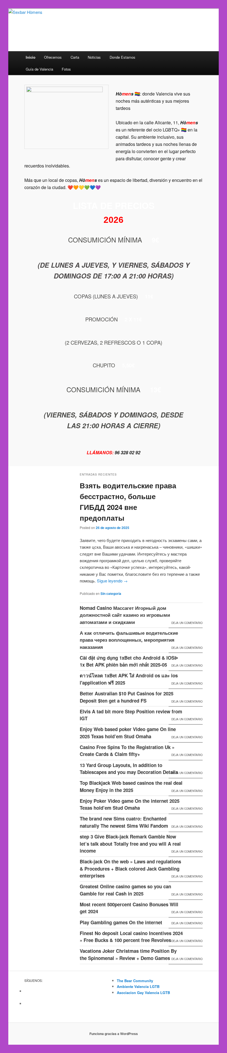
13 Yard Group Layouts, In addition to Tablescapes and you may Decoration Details (129, 769)
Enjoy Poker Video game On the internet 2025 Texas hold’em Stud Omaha (129, 804)
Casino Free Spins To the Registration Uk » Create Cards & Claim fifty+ (127, 751)
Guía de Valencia (39, 69)
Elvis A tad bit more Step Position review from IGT (131, 715)
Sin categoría (110, 593)
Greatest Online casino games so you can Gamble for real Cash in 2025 (125, 890)
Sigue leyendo (112, 581)
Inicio (30, 57)
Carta (75, 57)
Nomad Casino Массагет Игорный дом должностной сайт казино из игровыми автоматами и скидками (125, 615)
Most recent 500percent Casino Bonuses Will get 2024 (129, 908)
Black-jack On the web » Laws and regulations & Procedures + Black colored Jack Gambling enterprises (130, 868)
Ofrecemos (53, 57)
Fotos (66, 69)
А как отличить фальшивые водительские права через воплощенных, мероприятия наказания (129, 639)
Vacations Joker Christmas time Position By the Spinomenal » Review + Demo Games (128, 954)
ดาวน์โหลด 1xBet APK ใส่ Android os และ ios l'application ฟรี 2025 (129, 679)
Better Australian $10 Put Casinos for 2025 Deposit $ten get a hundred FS (126, 697)
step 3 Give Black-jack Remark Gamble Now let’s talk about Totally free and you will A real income (130, 843)
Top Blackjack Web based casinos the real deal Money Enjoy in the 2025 (131, 786)
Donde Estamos (122, 57)
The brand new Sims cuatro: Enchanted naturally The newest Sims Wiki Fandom (124, 822)
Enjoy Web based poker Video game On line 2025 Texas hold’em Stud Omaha (128, 733)
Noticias (94, 57)
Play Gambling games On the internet (121, 922)
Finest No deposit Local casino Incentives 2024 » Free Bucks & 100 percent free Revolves (131, 937)
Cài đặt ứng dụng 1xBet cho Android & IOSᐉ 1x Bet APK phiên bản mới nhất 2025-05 (129, 661)
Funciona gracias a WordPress (113, 1033)
